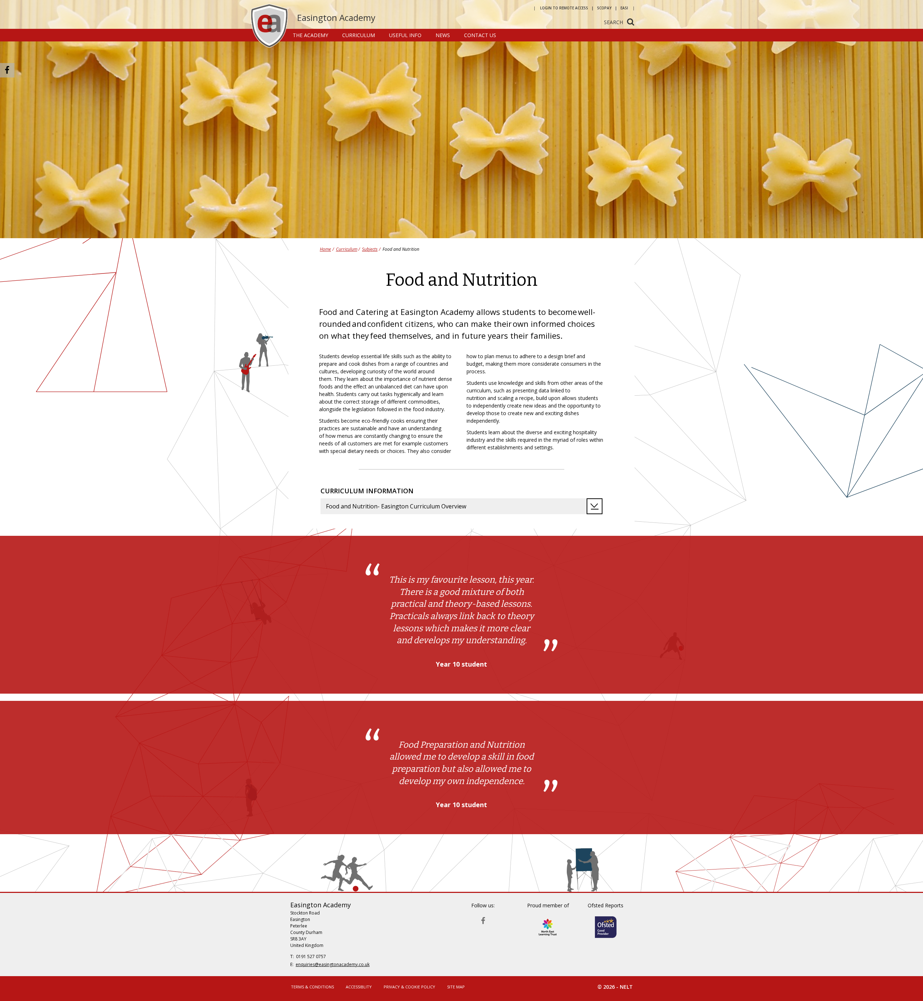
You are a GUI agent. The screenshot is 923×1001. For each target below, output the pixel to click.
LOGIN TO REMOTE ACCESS (564, 7)
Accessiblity (359, 986)
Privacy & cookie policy (409, 986)
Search (613, 22)
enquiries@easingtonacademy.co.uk (333, 964)
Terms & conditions (312, 986)
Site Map (456, 986)
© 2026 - (615, 986)
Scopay (604, 7)
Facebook (483, 919)
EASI (624, 7)
